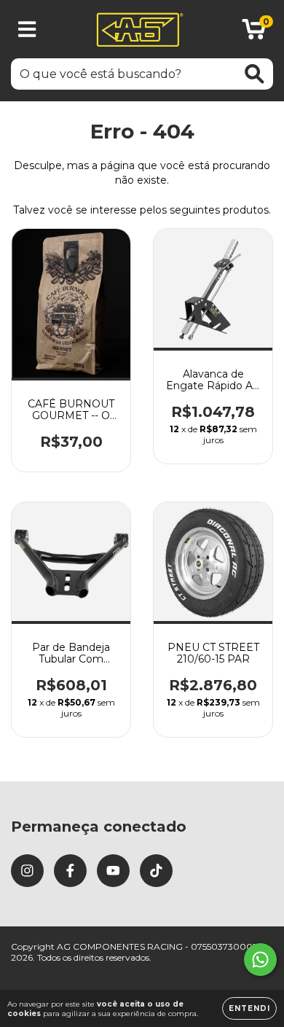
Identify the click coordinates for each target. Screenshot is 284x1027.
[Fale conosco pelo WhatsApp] (260, 959)
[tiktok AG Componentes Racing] (156, 870)
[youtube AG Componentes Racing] (113, 870)
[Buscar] (254, 74)
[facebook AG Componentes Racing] (70, 870)
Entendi (249, 1008)
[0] (254, 32)
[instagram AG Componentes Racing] (27, 870)
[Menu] (27, 29)
